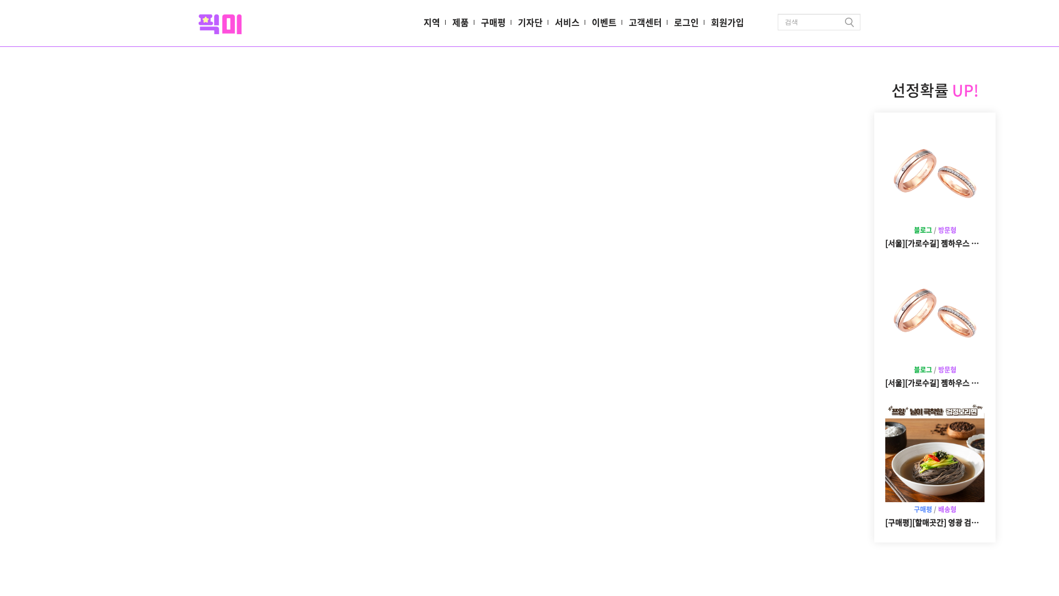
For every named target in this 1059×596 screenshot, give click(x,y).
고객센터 (645, 22)
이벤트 (604, 22)
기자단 (530, 22)
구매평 (493, 22)
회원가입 (727, 22)
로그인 (686, 22)
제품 (460, 22)
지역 (432, 22)
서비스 (567, 22)
